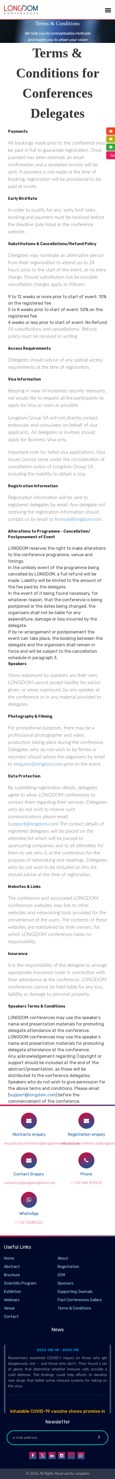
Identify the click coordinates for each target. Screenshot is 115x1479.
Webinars (12, 1300)
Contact (11, 1316)
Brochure (12, 1275)
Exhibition (12, 1291)
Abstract (12, 1266)
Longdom (81, 1474)
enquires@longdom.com (38, 764)
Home (9, 1258)
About (62, 1258)
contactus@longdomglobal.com (29, 1183)
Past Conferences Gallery (79, 1300)
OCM (61, 1275)
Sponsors (65, 1283)
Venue (9, 1308)
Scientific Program (20, 1283)
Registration (68, 1266)
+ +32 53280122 (29, 1222)
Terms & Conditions (74, 1308)
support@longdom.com (33, 824)
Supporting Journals (75, 1291)
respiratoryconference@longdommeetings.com (42, 1143)
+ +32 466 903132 (86, 1183)
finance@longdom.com (78, 519)
